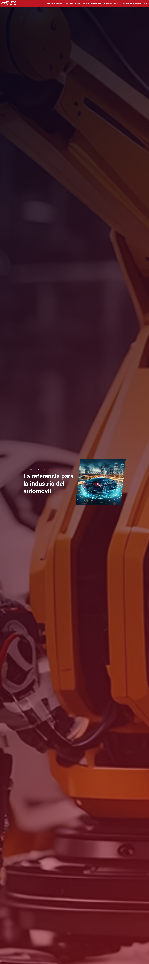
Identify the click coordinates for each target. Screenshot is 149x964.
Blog (145, 3)
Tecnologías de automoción (131, 3)
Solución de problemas (111, 3)
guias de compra (50, 470)
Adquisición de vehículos (54, 3)
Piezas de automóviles (72, 3)
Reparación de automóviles (92, 3)
